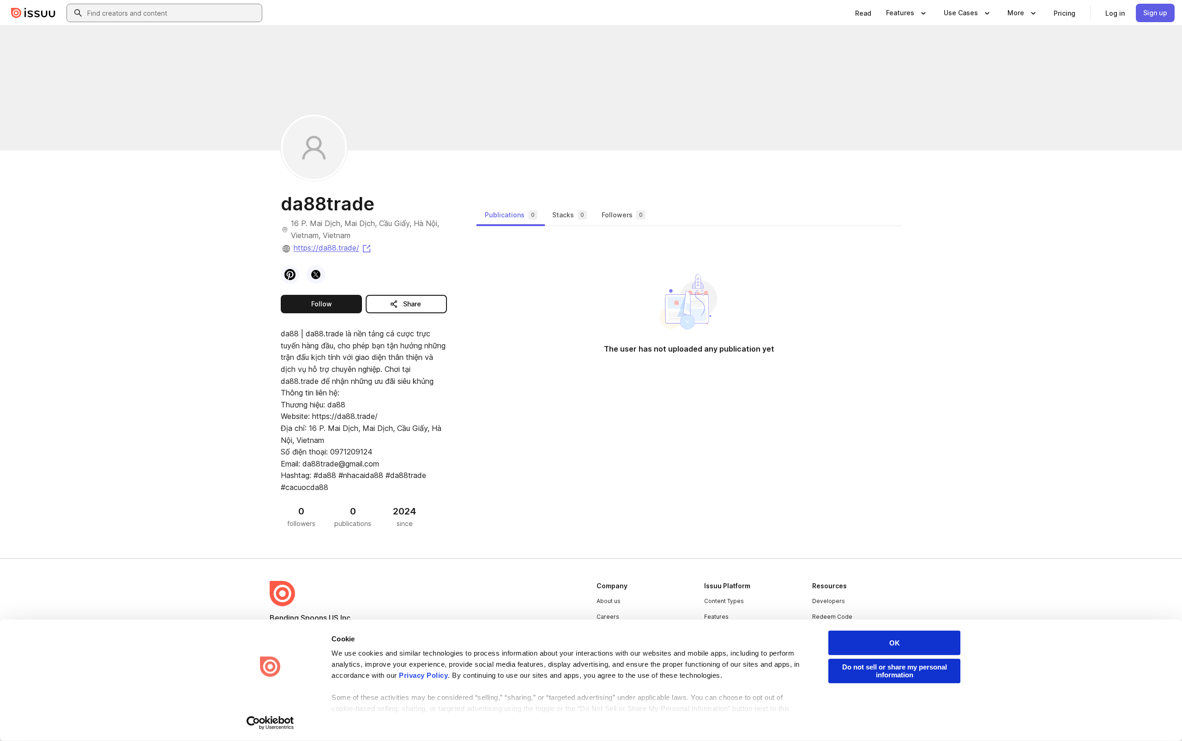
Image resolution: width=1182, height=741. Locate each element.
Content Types (724, 601)
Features (716, 616)
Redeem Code (832, 616)
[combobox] (172, 13)
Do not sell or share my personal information (894, 671)
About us (609, 601)
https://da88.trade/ (333, 247)
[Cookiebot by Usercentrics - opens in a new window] (270, 723)
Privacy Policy (423, 675)
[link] (863, 13)
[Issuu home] (33, 13)
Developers (828, 601)
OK (894, 643)
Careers (608, 616)
